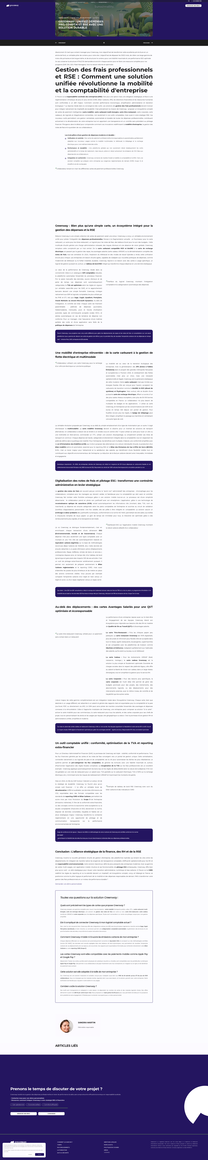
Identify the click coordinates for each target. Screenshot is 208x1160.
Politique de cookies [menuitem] (111, 1147)
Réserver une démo (193, 5)
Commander (51, 1113)
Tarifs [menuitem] (59, 1144)
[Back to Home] (12, 5)
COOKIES (107, 1152)
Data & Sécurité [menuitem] (62, 1153)
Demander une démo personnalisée (68, 884)
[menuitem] (197, 1)
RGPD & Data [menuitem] (108, 1144)
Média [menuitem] (106, 1150)
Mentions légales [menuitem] (110, 1142)
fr (188, 1)
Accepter (30, 1154)
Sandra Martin (63, 17)
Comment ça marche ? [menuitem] (65, 1142)
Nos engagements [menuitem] (63, 1147)
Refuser (39, 1154)
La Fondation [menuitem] (62, 1150)
